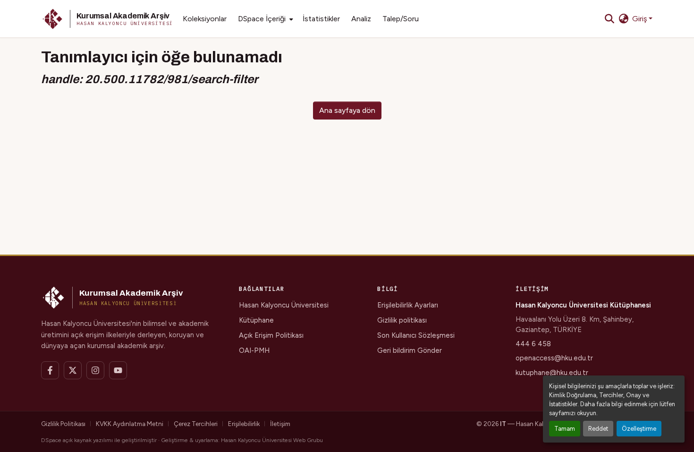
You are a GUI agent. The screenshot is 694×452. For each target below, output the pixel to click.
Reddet (598, 428)
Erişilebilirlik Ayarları (407, 305)
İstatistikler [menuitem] (321, 18)
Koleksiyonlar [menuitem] (205, 18)
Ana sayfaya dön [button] (347, 110)
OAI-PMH (254, 350)
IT (503, 423)
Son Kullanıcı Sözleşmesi (416, 335)
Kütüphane (256, 320)
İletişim (280, 423)
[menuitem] (264, 19)
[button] (107, 19)
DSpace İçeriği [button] (262, 18)
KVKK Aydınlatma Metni (129, 423)
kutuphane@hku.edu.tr (552, 372)
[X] (73, 370)
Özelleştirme (639, 428)
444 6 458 (533, 344)
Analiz (361, 18)
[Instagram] (95, 370)
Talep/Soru (400, 18)
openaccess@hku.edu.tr (554, 358)
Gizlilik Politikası (63, 423)
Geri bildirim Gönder (409, 350)
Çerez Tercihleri (196, 423)
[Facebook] (50, 370)
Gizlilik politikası (402, 320)
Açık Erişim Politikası (271, 335)
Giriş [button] (640, 18)
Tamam (564, 428)
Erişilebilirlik (244, 423)
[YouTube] (118, 370)
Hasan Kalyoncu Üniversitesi (284, 305)
